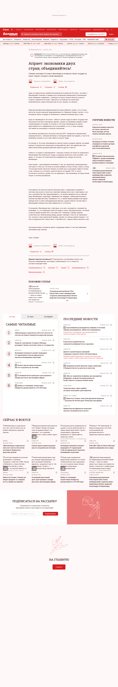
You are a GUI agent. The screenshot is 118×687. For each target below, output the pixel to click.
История (78, 39)
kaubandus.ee (74, 29)
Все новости (7, 39)
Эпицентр (17, 39)
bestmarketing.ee (28, 29)
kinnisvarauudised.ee (85, 29)
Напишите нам (92, 39)
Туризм (63, 268)
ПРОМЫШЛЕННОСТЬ (35, 49)
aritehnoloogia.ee (63, 29)
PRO (84, 39)
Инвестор (26, 39)
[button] (26, 514)
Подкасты (54, 39)
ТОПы (71, 39)
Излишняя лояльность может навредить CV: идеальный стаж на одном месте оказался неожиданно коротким (31, 355)
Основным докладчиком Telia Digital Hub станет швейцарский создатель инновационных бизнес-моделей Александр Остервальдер (101, 481)
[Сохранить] (53, 330)
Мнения (46, 39)
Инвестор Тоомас (70, 395)
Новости (18, 340)
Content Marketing (96, 472)
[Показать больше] (111, 29)
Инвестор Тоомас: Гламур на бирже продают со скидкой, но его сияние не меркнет (14, 479)
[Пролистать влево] (47, 294)
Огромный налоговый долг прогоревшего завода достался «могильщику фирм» (44, 479)
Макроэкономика (35, 272)
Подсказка (63, 39)
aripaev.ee (19, 29)
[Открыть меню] (12, 29)
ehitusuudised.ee (40, 29)
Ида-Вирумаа (37, 39)
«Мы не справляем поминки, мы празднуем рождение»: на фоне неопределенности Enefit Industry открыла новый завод (82, 378)
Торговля (51, 268)
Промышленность (35, 268)
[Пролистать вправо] (87, 294)
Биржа (17, 330)
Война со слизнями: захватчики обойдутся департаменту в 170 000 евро (72, 479)
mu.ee (107, 29)
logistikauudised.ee (98, 29)
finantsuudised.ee (52, 29)
